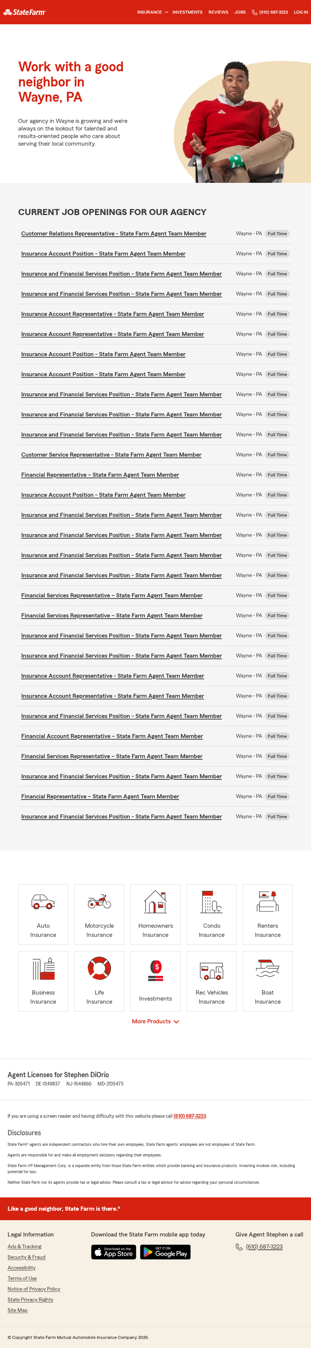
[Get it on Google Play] (165, 1252)
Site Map (18, 1310)
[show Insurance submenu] (165, 12)
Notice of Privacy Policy (34, 1289)
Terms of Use (22, 1278)
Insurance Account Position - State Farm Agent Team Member (103, 254)
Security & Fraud (27, 1257)
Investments (188, 12)
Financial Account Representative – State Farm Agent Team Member (112, 736)
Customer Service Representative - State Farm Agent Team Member (111, 455)
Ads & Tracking (24, 1246)
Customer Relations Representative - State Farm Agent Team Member (113, 234)
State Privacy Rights (30, 1299)
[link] (24, 12)
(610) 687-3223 (273, 12)
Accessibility (22, 1268)
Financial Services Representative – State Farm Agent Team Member (112, 595)
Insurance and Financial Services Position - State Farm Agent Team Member (121, 274)
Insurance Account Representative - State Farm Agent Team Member (112, 314)
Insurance (149, 12)
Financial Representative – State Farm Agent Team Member (100, 475)
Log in (301, 12)
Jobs (240, 12)
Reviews (218, 12)
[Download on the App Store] (114, 1252)
